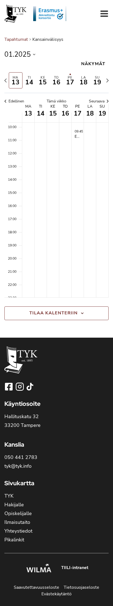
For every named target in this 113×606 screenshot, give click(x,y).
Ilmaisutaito (17, 522)
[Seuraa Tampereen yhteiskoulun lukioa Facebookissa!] (9, 386)
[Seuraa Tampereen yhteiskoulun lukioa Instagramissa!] (20, 386)
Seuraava (96, 101)
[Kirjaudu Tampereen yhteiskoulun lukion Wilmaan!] (38, 569)
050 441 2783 (20, 457)
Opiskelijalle (18, 513)
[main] (56, 182)
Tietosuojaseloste (81, 587)
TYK (8, 496)
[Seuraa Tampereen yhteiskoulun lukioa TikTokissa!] (30, 386)
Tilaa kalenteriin (53, 313)
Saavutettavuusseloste (36, 587)
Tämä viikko (56, 101)
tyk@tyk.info (18, 466)
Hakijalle (14, 504)
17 (77, 113)
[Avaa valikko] (104, 13)
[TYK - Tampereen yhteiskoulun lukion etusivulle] (20, 364)
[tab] (15, 80)
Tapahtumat (16, 39)
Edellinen (16, 101)
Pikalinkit (14, 539)
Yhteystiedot (18, 531)
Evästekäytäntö (56, 594)
